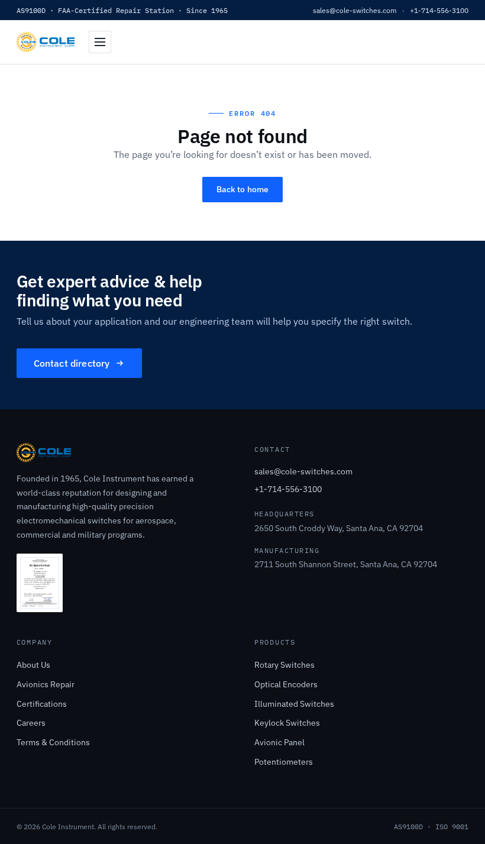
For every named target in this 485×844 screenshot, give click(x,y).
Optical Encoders (286, 684)
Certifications (42, 703)
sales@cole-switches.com (354, 10)
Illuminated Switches (294, 703)
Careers (31, 722)
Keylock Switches (287, 722)
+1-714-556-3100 (439, 10)
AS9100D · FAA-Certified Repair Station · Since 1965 (122, 10)
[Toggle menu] (100, 42)
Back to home (242, 189)
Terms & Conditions (53, 742)
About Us (33, 664)
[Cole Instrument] (46, 42)
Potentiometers (283, 761)
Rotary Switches (284, 664)
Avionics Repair (46, 684)
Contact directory (72, 363)
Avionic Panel (279, 742)
